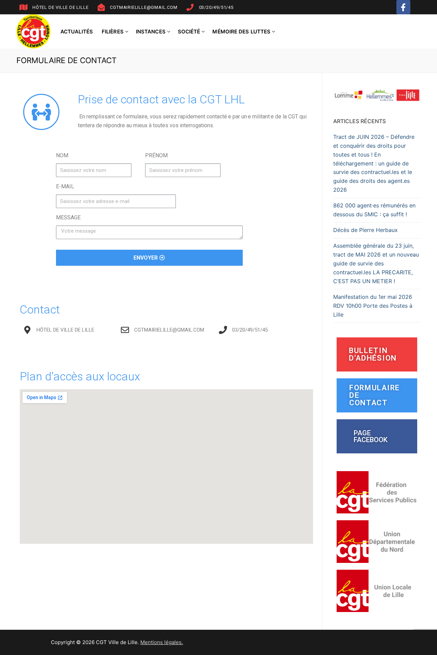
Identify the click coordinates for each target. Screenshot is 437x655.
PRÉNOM (156, 155)
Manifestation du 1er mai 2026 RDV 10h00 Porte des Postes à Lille (372, 305)
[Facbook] (403, 7)
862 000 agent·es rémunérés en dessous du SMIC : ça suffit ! (374, 210)
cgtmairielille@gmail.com (143, 7)
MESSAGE (68, 217)
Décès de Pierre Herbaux (365, 230)
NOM (62, 155)
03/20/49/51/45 (216, 7)
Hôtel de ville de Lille (60, 7)
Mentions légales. (161, 642)
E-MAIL (65, 186)
